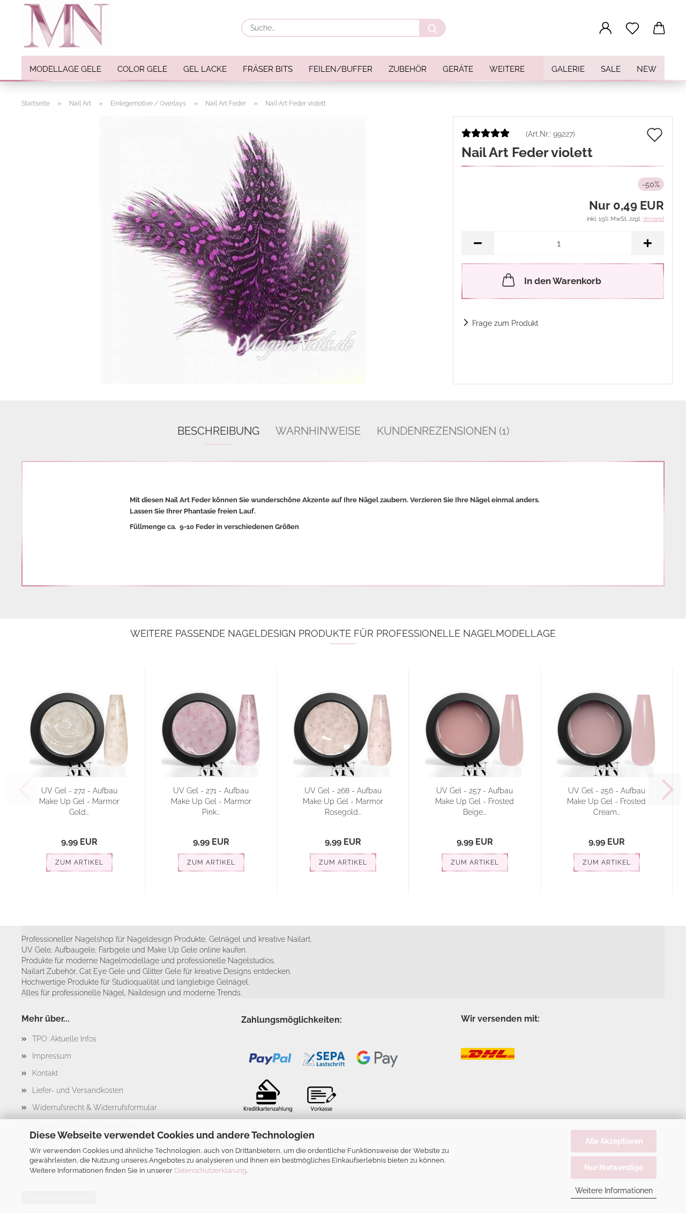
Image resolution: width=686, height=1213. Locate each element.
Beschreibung (218, 431)
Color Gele (142, 69)
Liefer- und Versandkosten (77, 1090)
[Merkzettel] (632, 28)
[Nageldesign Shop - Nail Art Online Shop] (70, 27)
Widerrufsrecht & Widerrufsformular (94, 1107)
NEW (647, 69)
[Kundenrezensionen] (485, 137)
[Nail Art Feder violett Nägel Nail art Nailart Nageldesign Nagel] (233, 249)
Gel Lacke (205, 69)
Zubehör (408, 69)
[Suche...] (432, 28)
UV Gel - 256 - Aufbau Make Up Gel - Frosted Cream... (606, 801)
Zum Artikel (79, 862)
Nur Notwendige (613, 1167)
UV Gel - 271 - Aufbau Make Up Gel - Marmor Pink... (211, 801)
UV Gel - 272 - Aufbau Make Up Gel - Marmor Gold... (79, 801)
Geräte (458, 69)
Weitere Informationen (614, 1190)
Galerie (568, 69)
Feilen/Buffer (340, 69)
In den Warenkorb (562, 281)
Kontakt (45, 1073)
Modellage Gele (65, 69)
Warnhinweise (318, 431)
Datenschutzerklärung (210, 1170)
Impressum (51, 1056)
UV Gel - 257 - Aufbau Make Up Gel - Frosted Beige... (474, 801)
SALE (611, 69)
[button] (605, 28)
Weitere (507, 69)
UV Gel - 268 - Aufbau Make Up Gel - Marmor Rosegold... (343, 801)
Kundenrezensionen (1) (443, 431)
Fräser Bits (268, 69)
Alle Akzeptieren (614, 1141)
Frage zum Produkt (505, 323)
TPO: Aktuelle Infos (64, 1039)
